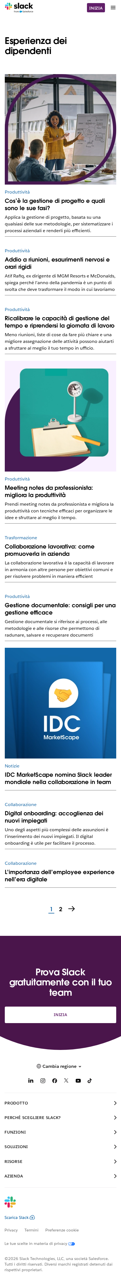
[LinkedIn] (30, 1082)
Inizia (96, 8)
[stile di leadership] (60, 129)
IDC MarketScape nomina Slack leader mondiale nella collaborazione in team (58, 778)
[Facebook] (54, 1082)
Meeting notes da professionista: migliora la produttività (49, 491)
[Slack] (19, 8)
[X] (66, 1082)
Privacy (11, 1230)
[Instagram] (42, 1082)
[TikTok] (90, 1082)
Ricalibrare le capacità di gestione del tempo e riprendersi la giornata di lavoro (60, 322)
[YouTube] (78, 1082)
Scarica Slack (17, 1217)
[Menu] (112, 7)
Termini (31, 1230)
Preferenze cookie (62, 1230)
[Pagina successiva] (72, 909)
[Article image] (60, 703)
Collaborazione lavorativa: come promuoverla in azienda (50, 550)
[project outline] (60, 416)
